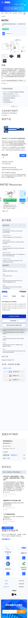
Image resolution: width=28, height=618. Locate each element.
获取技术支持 (7, 527)
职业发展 (21, 583)
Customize (13, 320)
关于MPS (21, 581)
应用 (6, 583)
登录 (21, 4)
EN (14, 4)
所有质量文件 (6, 539)
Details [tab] (14, 296)
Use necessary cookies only (14, 325)
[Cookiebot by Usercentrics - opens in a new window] (19, 292)
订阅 (21, 611)
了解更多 (23, 155)
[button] (4, 56)
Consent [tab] (5, 296)
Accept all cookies (14, 316)
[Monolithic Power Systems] (7, 2)
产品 (6, 581)
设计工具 (6, 587)
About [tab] (23, 296)
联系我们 (21, 587)
